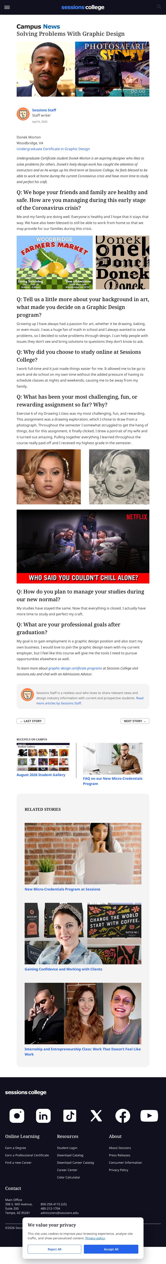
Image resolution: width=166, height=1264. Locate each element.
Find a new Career (18, 1162)
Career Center (67, 1170)
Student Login (67, 1148)
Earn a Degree (15, 1148)
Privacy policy (95, 1238)
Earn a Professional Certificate (27, 1155)
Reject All (54, 1249)
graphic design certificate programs (75, 668)
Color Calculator (68, 1177)
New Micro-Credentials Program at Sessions (62, 889)
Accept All (111, 1249)
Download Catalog (70, 1155)
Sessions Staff (44, 110)
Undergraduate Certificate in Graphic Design (53, 148)
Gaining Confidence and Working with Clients (63, 969)
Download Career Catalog (75, 1162)
